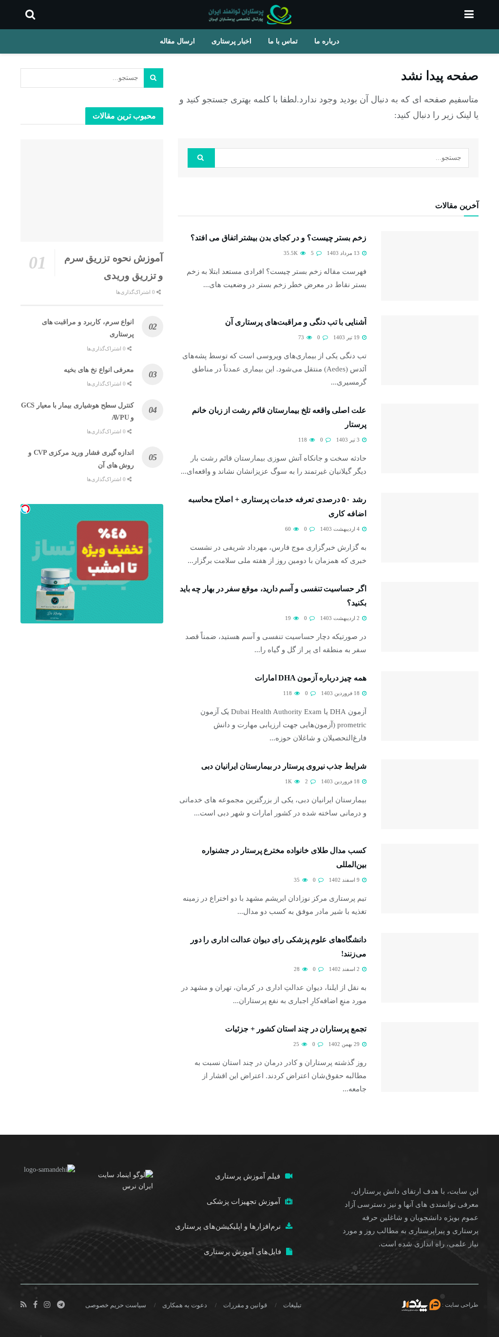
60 (288, 529)
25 (297, 1044)
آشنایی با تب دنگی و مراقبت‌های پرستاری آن (295, 322)
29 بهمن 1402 (344, 1044)
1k (289, 781)
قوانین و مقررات (245, 1305)
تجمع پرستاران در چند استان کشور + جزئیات (295, 1029)
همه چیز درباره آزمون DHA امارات (310, 678)
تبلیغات (292, 1305)
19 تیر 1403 (347, 337)
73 (302, 337)
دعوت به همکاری (184, 1305)
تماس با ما (283, 41)
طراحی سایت (462, 1304)
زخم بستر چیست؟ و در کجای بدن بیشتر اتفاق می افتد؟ (278, 237)
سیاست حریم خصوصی (115, 1305)
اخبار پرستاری (231, 41)
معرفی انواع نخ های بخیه (99, 369)
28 (297, 969)
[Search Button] (201, 158)
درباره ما (326, 41)
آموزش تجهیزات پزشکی (243, 1201)
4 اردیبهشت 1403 (340, 529)
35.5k (291, 253)
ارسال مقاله (177, 41)
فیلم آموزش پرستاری (247, 1176)
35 (297, 880)
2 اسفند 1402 (345, 969)
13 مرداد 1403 (344, 253)
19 (288, 618)
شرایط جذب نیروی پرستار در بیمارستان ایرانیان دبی (283, 766)
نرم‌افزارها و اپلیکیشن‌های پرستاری (228, 1226)
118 (303, 440)
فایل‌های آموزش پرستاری (242, 1252)
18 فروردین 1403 (341, 693)
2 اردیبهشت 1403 (340, 618)
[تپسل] (25, 509)
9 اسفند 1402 (345, 880)
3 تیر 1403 (348, 440)
